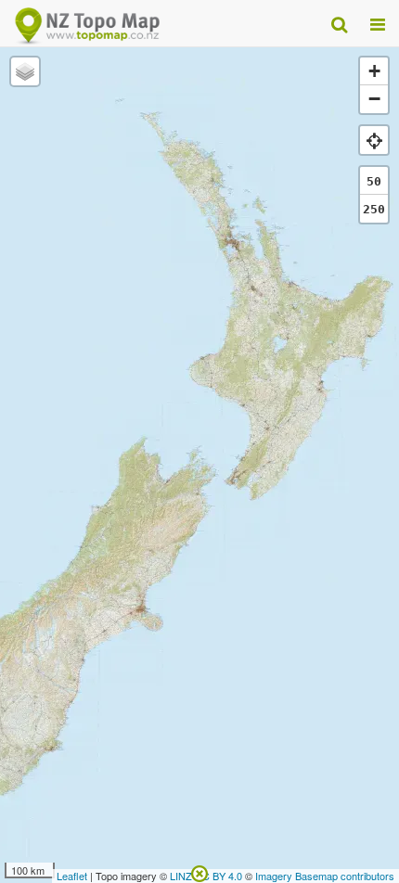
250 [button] (374, 209)
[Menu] (377, 23)
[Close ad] (199, 871)
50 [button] (374, 181)
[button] (25, 71)
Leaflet (72, 875)
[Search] (339, 23)
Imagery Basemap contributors (324, 875)
